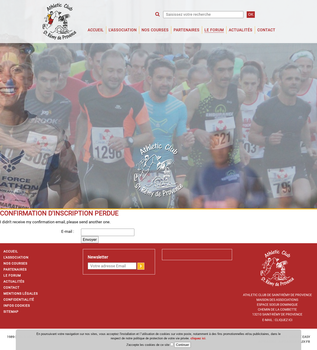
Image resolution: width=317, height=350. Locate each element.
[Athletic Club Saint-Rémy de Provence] (59, 21)
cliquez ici (198, 338)
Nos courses (15, 263)
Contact (266, 30)
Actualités (240, 30)
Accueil (96, 30)
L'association (123, 30)
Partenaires (187, 30)
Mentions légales (20, 293)
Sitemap (11, 311)
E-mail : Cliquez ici (277, 320)
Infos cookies (16, 305)
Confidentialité (18, 299)
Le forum (214, 30)
